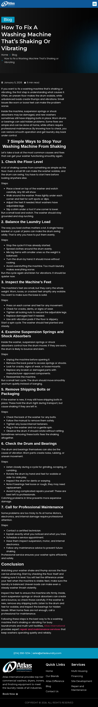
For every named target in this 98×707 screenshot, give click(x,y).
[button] (95, 4)
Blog (8, 19)
